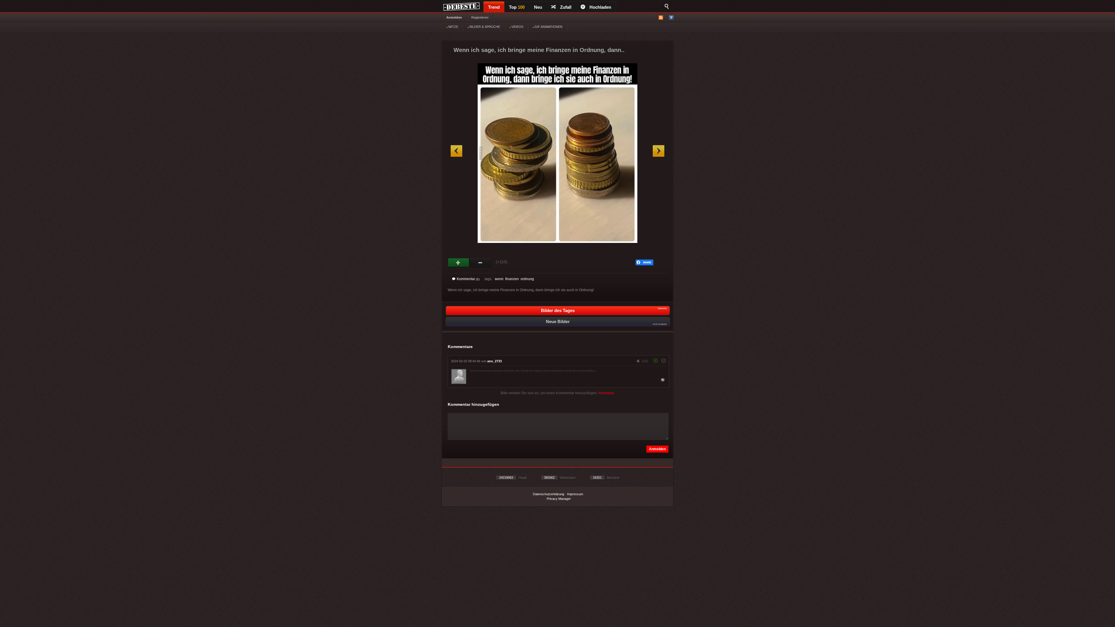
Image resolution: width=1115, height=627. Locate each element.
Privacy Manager (559, 498)
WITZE (452, 26)
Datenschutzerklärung (548, 494)
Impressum (575, 494)
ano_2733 (494, 361)
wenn (499, 279)
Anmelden (454, 17)
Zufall (565, 7)
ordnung (527, 279)
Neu (538, 7)
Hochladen (600, 7)
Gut (459, 262)
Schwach (480, 262)
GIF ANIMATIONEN (548, 26)
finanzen (512, 279)
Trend (494, 7)
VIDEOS (516, 26)
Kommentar (468, 279)
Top (517, 7)
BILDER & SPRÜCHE (484, 26)
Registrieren (479, 17)
